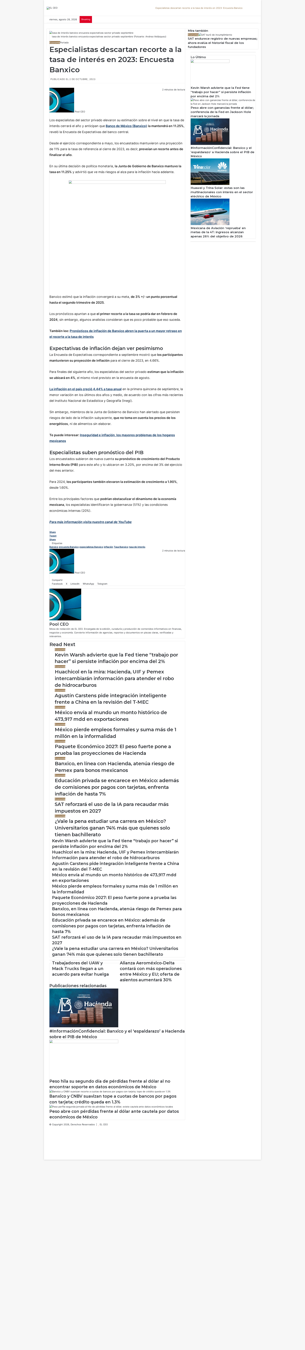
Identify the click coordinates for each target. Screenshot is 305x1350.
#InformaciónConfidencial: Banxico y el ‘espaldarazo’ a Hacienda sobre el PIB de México (222, 152)
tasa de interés (137, 546)
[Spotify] (50, 1146)
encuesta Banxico (69, 546)
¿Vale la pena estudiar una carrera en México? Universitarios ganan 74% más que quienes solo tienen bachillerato (112, 827)
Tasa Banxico (121, 546)
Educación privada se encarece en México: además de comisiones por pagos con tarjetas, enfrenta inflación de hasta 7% (117, 787)
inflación (108, 546)
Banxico (53, 546)
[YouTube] (50, 1139)
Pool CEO (80, 111)
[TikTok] (50, 1150)
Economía (54, 42)
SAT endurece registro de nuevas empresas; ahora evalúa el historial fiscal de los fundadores (222, 43)
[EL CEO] (52, 8)
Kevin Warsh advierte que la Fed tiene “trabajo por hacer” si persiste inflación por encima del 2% (221, 92)
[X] (53, 115)
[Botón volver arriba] (45, 1157)
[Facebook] (50, 115)
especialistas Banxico (91, 546)
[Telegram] (60, 115)
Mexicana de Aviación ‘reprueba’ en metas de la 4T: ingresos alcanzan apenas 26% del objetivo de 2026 (218, 232)
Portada (64, 42)
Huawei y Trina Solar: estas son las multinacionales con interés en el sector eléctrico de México (222, 192)
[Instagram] (50, 1143)
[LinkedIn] (55, 115)
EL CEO (104, 1124)
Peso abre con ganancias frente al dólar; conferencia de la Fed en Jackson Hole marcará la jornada (222, 112)
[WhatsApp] (58, 115)
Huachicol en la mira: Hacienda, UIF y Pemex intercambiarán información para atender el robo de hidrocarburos (114, 678)
